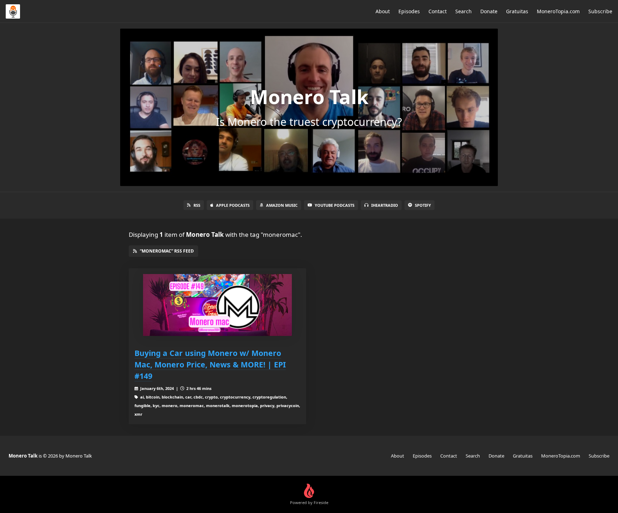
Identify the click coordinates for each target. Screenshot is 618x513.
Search (463, 11)
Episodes (409, 11)
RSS (196, 205)
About (383, 11)
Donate (488, 11)
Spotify (423, 205)
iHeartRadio (384, 205)
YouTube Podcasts (334, 205)
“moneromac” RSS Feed (167, 251)
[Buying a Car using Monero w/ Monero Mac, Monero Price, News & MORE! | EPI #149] (217, 305)
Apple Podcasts (233, 205)
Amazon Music (282, 205)
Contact (437, 11)
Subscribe (600, 11)
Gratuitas (517, 11)
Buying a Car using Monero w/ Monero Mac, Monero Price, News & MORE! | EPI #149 (210, 364)
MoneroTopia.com (558, 11)
